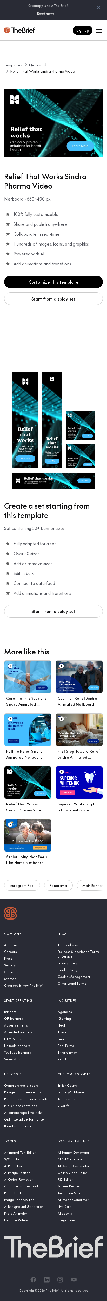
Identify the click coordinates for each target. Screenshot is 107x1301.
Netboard (37, 64)
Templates (13, 64)
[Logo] (10, 914)
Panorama (58, 885)
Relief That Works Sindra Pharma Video (42, 71)
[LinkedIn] (47, 1279)
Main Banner (92, 885)
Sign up (82, 30)
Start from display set (53, 299)
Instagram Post (22, 885)
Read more (45, 13)
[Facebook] (33, 1279)
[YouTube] (74, 1279)
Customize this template (53, 282)
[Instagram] (60, 1279)
